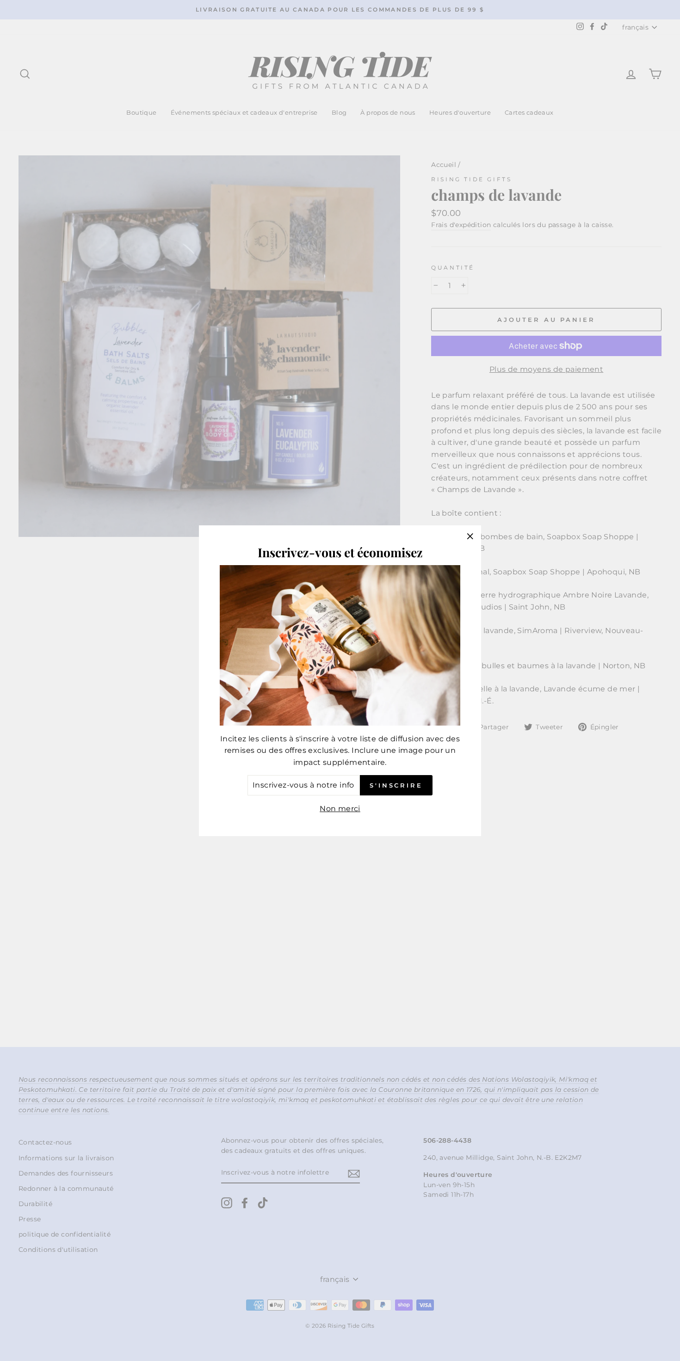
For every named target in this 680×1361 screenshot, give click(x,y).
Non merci (340, 808)
